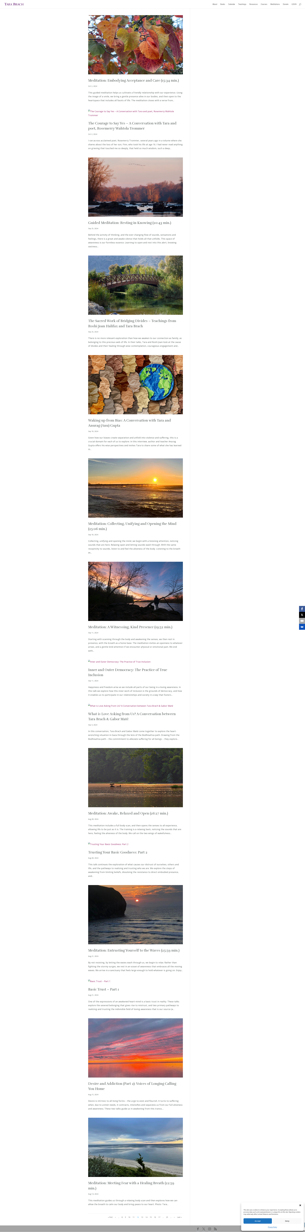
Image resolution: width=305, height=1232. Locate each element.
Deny (287, 1221)
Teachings (242, 4)
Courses (264, 4)
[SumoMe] (302, 627)
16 (155, 1217)
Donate (285, 4)
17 (159, 1217)
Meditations (275, 4)
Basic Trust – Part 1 (103, 989)
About (215, 4)
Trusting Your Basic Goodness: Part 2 (117, 852)
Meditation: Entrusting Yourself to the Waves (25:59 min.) (133, 950)
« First (110, 1217)
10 (129, 1217)
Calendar (231, 4)
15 (151, 1217)
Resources (253, 4)
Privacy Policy (272, 1227)
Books (222, 4)
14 (146, 1217)
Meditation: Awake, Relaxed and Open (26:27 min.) (128, 813)
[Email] (302, 621)
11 (134, 1217)
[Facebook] (302, 609)
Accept (258, 1221)
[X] (302, 615)
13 (142, 1217)
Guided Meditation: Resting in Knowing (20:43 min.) (129, 223)
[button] (300, 1205)
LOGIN (294, 4)
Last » (179, 1217)
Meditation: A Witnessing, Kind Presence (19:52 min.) (130, 627)
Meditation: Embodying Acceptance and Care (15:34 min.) (133, 80)
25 (167, 1217)
